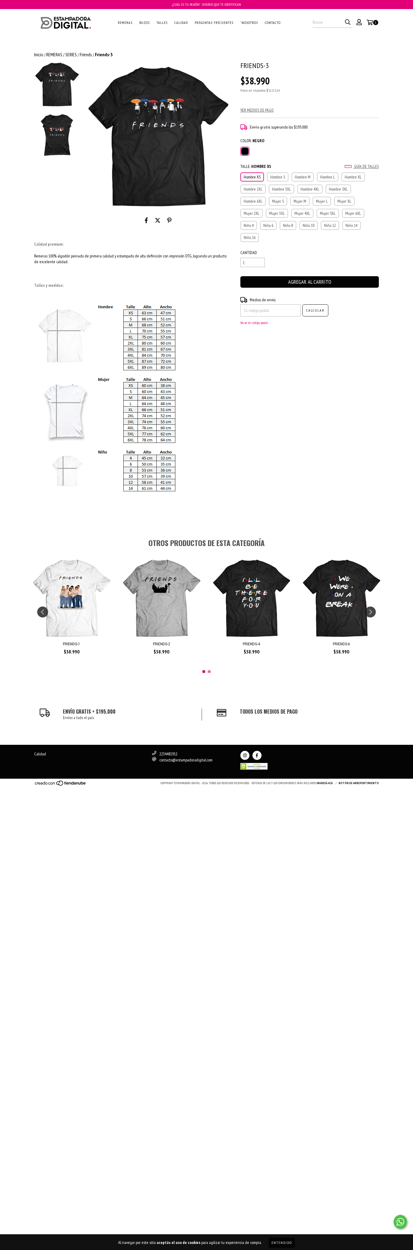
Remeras (125, 22)
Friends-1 (71, 644)
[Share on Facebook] (146, 220)
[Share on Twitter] (158, 220)
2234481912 (168, 754)
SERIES (71, 54)
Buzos (144, 22)
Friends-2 (161, 644)
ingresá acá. (325, 783)
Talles (162, 22)
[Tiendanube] (60, 785)
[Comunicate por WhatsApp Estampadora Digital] (400, 1222)
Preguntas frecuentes (214, 22)
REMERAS (54, 54)
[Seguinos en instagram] (244, 755)
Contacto (273, 22)
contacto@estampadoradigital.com (186, 760)
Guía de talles (366, 166)
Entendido (282, 1242)
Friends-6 (341, 644)
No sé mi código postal (254, 322)
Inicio (38, 54)
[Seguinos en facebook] (257, 755)
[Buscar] (348, 22)
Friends (86, 54)
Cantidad (248, 252)
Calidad (181, 22)
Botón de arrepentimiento (359, 783)
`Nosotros (249, 22)
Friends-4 (251, 644)
